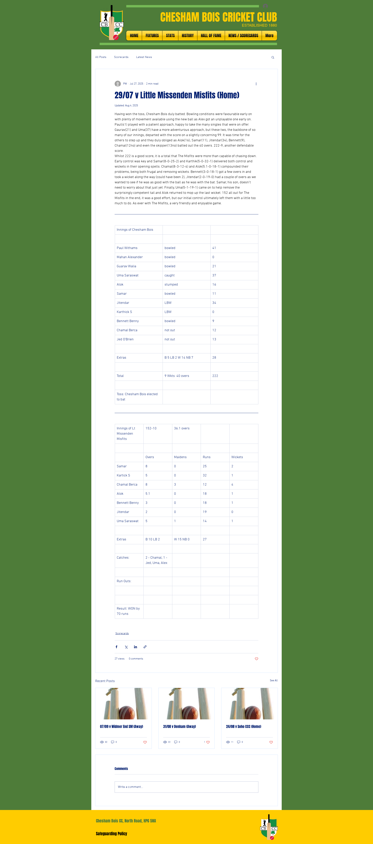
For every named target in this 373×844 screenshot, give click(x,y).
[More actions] (256, 83)
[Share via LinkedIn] (135, 647)
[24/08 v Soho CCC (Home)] (249, 703)
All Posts (100, 57)
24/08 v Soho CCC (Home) (243, 726)
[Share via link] (145, 647)
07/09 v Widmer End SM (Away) (121, 726)
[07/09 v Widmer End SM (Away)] (123, 703)
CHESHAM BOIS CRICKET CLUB (218, 17)
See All (274, 680)
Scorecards (121, 57)
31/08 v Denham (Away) (179, 726)
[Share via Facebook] (116, 647)
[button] (273, 57)
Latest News (144, 57)
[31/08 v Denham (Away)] (187, 703)
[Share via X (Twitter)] (126, 647)
